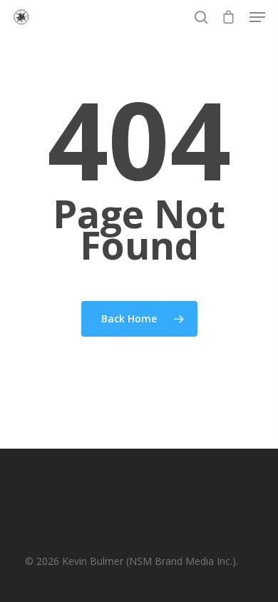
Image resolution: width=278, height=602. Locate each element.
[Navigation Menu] (257, 17)
